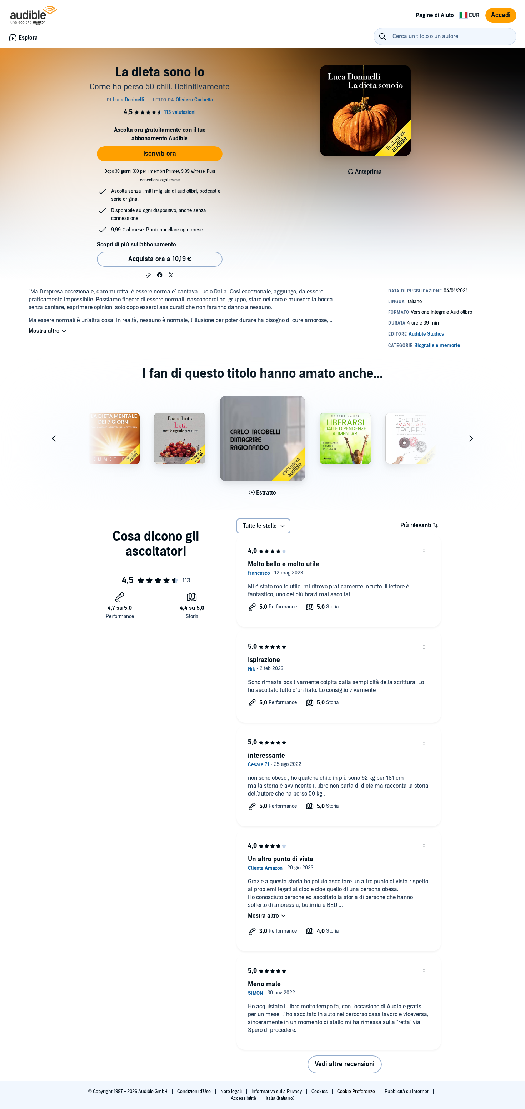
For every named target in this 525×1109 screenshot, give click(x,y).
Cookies (320, 1091)
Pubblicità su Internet (407, 1091)
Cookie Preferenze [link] (356, 1091)
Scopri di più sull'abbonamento (136, 244)
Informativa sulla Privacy (277, 1091)
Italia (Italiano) (280, 1098)
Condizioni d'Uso (194, 1091)
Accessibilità (244, 1098)
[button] (148, 275)
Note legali (231, 1091)
